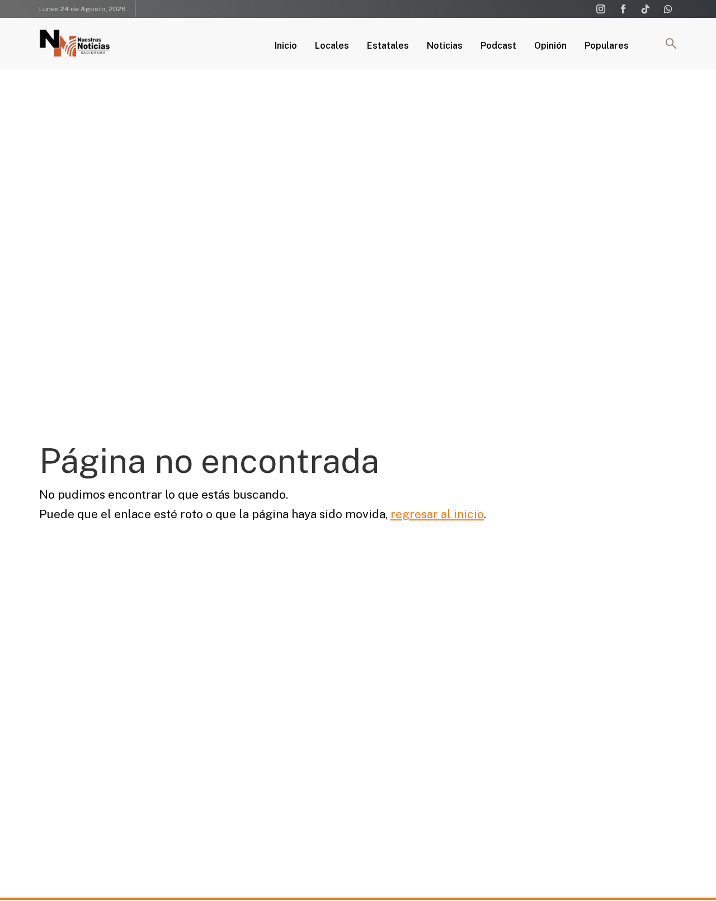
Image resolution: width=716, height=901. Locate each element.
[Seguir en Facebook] (623, 9)
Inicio (286, 46)
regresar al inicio (437, 514)
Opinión (550, 46)
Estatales (388, 46)
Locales (332, 46)
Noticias (445, 46)
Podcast (498, 46)
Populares (607, 46)
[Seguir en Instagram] (601, 9)
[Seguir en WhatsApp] (668, 9)
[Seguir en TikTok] (645, 9)
